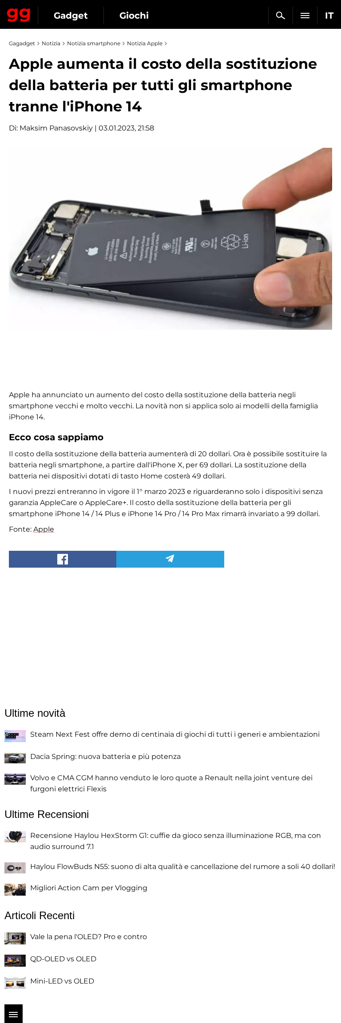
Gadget (71, 15)
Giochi (134, 15)
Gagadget (19, 13)
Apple (43, 529)
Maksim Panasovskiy (56, 128)
